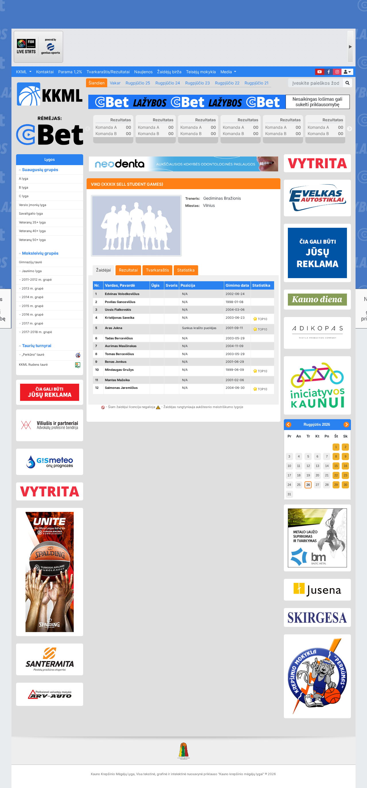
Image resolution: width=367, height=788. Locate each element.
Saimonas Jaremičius (121, 388)
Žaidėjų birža (169, 71)
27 (317, 484)
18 (298, 475)
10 (289, 466)
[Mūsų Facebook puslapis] (328, 72)
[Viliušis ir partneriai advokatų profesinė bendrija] (49, 425)
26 (308, 484)
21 (327, 475)
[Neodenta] (183, 164)
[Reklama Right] (317, 253)
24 (289, 484)
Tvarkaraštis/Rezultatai (108, 71)
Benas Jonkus (115, 362)
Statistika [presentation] (186, 270)
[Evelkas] (317, 198)
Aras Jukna (113, 328)
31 (289, 494)
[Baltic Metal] (317, 538)
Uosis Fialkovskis (118, 310)
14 (327, 466)
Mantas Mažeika (117, 380)
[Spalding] (49, 572)
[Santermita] (49, 659)
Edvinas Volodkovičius (122, 294)
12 (308, 466)
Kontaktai (45, 71)
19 (308, 475)
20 (317, 475)
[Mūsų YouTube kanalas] (319, 72)
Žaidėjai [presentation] (103, 270)
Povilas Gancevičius (120, 302)
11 (298, 466)
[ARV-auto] (49, 694)
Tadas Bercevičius (119, 338)
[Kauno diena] (317, 299)
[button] (347, 72)
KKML (22, 71)
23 (345, 475)
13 (317, 466)
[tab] (103, 270)
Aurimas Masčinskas (120, 346)
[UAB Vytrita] (49, 491)
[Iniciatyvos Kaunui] (317, 385)
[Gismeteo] (49, 461)
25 (298, 484)
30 (345, 484)
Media (226, 71)
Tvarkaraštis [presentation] (157, 270)
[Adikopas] (317, 333)
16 (345, 466)
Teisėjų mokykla (201, 71)
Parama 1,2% (70, 71)
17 (289, 475)
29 (336, 484)
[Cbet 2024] (219, 101)
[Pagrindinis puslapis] (47, 94)
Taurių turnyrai (36, 345)
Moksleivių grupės (39, 253)
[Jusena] (317, 590)
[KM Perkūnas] (317, 676)
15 (336, 466)
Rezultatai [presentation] (128, 270)
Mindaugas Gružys (119, 370)
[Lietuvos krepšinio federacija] (183, 750)
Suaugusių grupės (39, 169)
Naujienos (143, 71)
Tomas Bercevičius (119, 354)
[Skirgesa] (317, 617)
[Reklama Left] (49, 392)
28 (327, 484)
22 (336, 475)
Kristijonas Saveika (119, 318)
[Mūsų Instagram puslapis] (337, 72)
